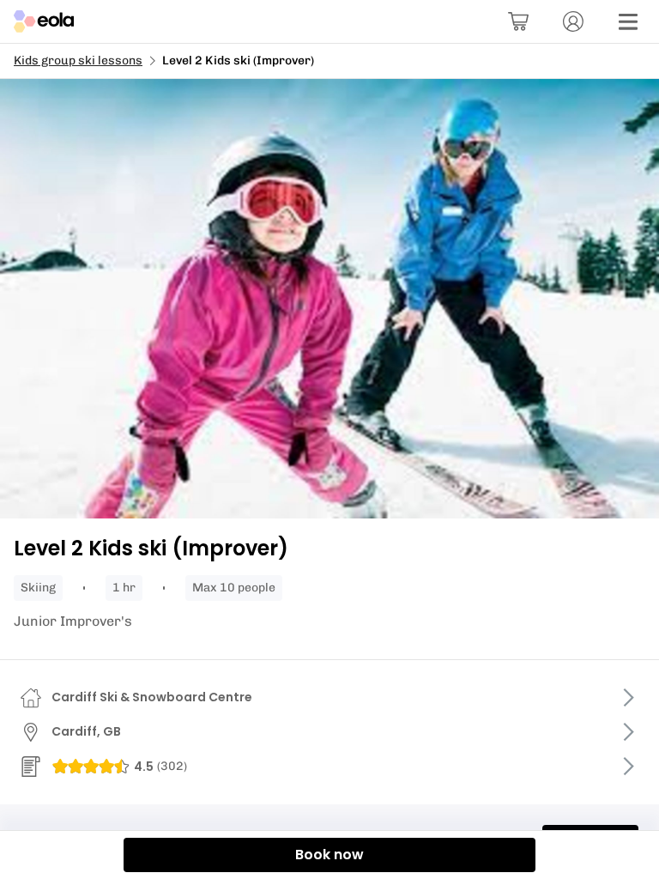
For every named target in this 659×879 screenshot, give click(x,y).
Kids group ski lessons (78, 60)
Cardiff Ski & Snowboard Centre (151, 697)
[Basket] (518, 21)
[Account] (573, 21)
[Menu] (628, 21)
